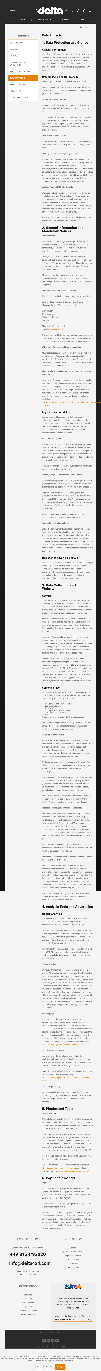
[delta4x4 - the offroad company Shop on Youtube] (48, 1341)
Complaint (73, 1264)
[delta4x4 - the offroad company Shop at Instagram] (53, 1341)
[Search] (36, 10)
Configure (60, 1367)
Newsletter (28, 1295)
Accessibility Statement (27, 1311)
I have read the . (73, 1316)
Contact (14, 56)
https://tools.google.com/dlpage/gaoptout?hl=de (62, 1044)
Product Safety (17, 84)
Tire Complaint (73, 1267)
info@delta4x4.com (30, 1263)
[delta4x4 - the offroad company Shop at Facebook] (44, 1341)
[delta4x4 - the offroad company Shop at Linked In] (57, 1341)
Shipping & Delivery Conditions (19, 63)
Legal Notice (16, 91)
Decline (39, 1367)
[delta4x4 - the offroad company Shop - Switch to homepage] (50, 10)
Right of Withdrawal (20, 71)
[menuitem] (24, 10)
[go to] (90, 10)
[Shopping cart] (84, 10)
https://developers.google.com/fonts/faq (59, 1168)
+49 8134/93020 (28, 1254)
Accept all (49, 1367)
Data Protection (18, 78)
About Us (14, 49)
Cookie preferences (19, 97)
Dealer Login (16, 43)
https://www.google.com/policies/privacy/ (71, 1171)
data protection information (79, 1316)
